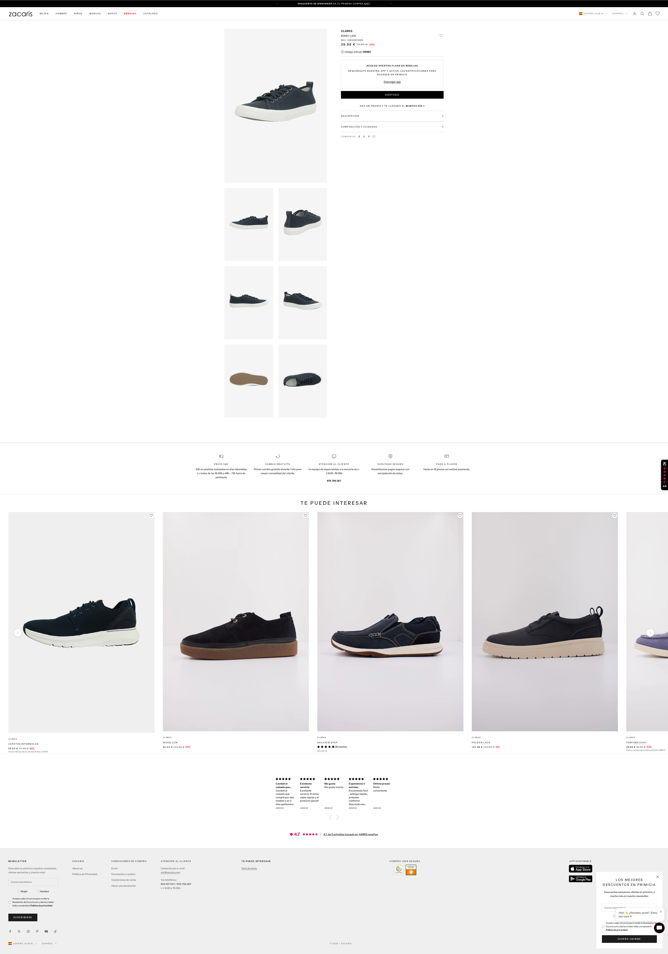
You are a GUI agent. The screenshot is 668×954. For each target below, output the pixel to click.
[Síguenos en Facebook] (10, 931)
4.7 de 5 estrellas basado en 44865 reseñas (350, 834)
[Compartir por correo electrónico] (373, 136)
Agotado (392, 94)
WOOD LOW (170, 742)
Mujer (24, 891)
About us (77, 868)
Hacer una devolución (123, 885)
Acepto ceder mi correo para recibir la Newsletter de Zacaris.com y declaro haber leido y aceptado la (631, 926)
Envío (114, 868)
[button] (331, 817)
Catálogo (150, 13)
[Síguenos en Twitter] (19, 931)
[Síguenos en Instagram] (28, 931)
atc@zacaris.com (170, 872)
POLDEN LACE (481, 742)
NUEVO (112, 13)
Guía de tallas (249, 868)
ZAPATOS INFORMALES (23, 744)
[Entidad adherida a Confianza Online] (404, 870)
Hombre (44, 891)
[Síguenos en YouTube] (46, 931)
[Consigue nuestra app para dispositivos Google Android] (580, 878)
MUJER (44, 13)
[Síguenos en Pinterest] (37, 931)
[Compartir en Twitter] (364, 136)
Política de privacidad (617, 930)
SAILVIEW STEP (327, 742)
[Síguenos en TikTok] (55, 931)
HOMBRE (61, 13)
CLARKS (346, 31)
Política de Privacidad (84, 874)
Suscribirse (22, 917)
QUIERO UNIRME (629, 938)
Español (618, 13)
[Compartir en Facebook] (359, 136)
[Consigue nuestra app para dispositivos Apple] (580, 869)
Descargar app (392, 81)
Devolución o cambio (123, 874)
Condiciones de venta (123, 879)
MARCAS (95, 13)
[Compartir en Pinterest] (369, 136)
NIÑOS (78, 13)
